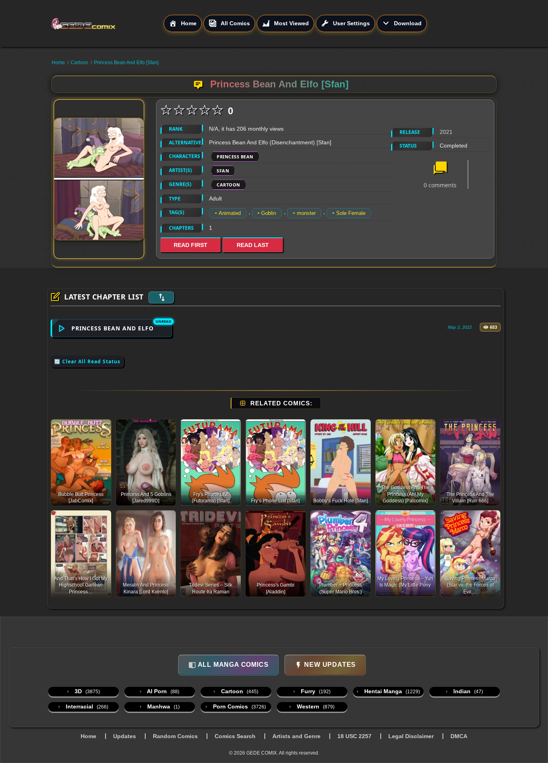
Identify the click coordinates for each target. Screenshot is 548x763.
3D (86, 691)
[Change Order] (161, 297)
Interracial (86, 706)
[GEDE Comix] (107, 24)
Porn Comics (238, 706)
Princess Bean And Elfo (112, 328)
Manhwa (163, 706)
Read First (190, 245)
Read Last (253, 245)
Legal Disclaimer (411, 736)
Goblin (268, 213)
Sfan (223, 171)
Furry (315, 691)
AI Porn (162, 691)
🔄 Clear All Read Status (87, 361)
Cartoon (79, 62)
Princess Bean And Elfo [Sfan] (126, 62)
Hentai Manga (391, 691)
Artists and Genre (296, 736)
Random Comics (175, 736)
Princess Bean (235, 157)
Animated (230, 213)
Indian (467, 691)
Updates (124, 736)
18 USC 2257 (354, 736)
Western (315, 706)
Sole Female (350, 213)
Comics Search (235, 736)
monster (306, 213)
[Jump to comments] (440, 169)
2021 (446, 132)
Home (58, 62)
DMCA (459, 736)
